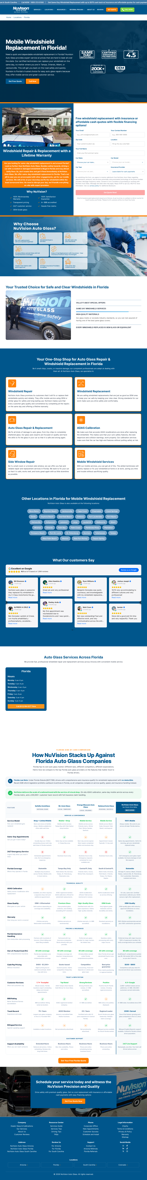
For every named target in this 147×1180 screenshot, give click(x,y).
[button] (5, 602)
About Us (90, 9)
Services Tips (56, 1129)
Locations (49, 9)
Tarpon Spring (98, 538)
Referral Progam (76, 9)
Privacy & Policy (125, 1132)
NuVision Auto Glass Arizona (22, 1146)
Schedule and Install (91, 1134)
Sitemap (125, 1137)
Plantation (108, 528)
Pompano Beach (38, 533)
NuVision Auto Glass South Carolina (21, 1151)
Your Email (80, 130)
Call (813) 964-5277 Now (26, 706)
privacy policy (94, 186)
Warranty (125, 1134)
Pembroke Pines (92, 528)
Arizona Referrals (91, 1149)
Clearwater (96, 511)
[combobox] (93, 162)
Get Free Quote (15, 81)
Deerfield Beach (65, 517)
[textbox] (87, 162)
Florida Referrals (90, 1151)
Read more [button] (12, 592)
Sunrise (87, 533)
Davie (33, 517)
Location (114, 140)
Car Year (79, 167)
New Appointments (91, 1129)
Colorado (122, 1165)
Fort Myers (111, 517)
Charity (125, 1126)
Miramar (37, 528)
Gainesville (36, 522)
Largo (75, 522)
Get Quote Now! (110, 192)
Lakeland (63, 522)
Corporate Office (91, 1126)
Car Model (114, 158)
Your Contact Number (119, 130)
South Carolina (89, 1165)
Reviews (100, 9)
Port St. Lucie (55, 533)
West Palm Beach (50, 538)
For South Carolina (56, 1151)
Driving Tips (56, 1132)
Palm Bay (62, 528)
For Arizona (56, 1146)
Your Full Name (81, 149)
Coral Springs (112, 511)
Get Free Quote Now (73, 1101)
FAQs (56, 1134)
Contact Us (90, 1146)
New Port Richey (80, 538)
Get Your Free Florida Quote (73, 1061)
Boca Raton (34, 511)
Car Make (79, 158)
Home (8, 17)
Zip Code (79, 140)
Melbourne (100, 522)
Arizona (23, 1165)
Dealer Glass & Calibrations (22, 1126)
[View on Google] (10, 582)
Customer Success (90, 1132)
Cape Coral (82, 511)
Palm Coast (75, 528)
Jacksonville (67, 511)
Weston (65, 538)
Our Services (22, 1129)
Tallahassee (100, 533)
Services (37, 9)
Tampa (113, 533)
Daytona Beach (47, 517)
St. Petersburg (72, 533)
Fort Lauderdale (95, 517)
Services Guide (56, 1126)
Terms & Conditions (125, 1129)
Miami (113, 522)
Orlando (49, 528)
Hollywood (50, 522)
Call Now (32, 81)
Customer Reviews (21, 1134)
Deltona (80, 517)
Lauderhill (87, 522)
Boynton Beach (50, 511)
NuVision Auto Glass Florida (22, 1149)
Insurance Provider (118, 167)
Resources (61, 9)
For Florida (56, 1149)
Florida (56, 1165)
